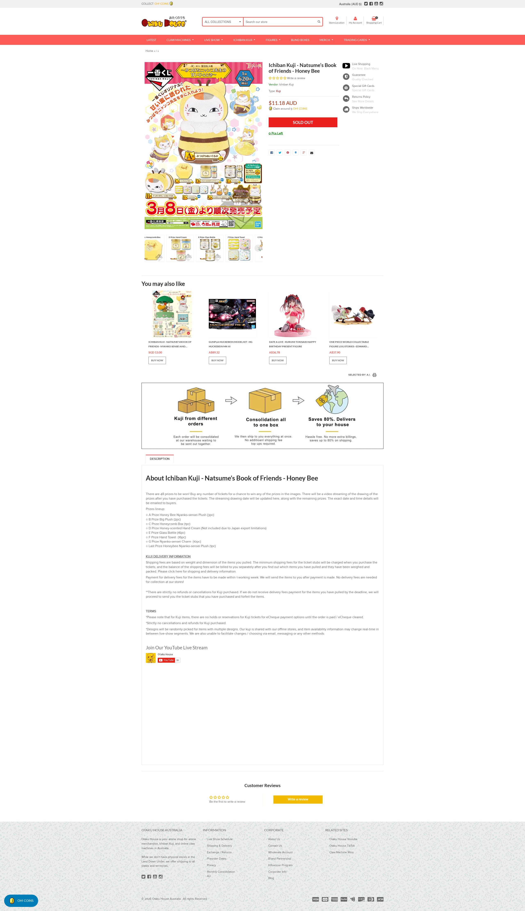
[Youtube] (376, 3)
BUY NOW (157, 360)
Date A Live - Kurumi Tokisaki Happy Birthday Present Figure (292, 344)
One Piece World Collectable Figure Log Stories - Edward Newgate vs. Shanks (349, 344)
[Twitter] (366, 3)
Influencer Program (280, 865)
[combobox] (280, 22)
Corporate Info (277, 872)
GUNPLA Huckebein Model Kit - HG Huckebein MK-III (230, 344)
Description (160, 459)
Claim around (289, 108)
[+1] (304, 152)
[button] (277, 78)
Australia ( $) (350, 4)
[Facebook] (371, 3)
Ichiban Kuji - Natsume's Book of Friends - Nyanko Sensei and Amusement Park (170, 344)
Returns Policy (361, 97)
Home (149, 51)
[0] (272, 152)
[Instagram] (381, 3)
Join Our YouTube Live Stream (177, 647)
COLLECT (155, 4)
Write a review (298, 799)
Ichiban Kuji (286, 84)
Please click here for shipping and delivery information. (197, 572)
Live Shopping (361, 64)
